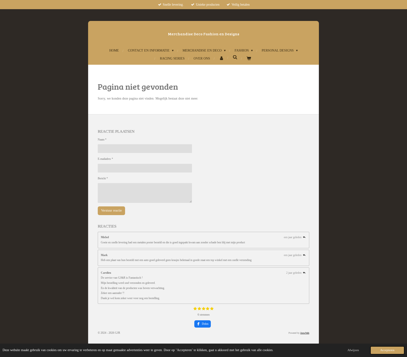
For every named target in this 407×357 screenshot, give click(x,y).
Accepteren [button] (387, 350)
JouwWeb (304, 333)
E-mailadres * (105, 158)
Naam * (102, 139)
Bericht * (103, 178)
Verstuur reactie (111, 210)
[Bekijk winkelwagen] (249, 58)
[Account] (221, 58)
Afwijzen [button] (353, 350)
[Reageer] (304, 237)
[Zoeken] (235, 57)
